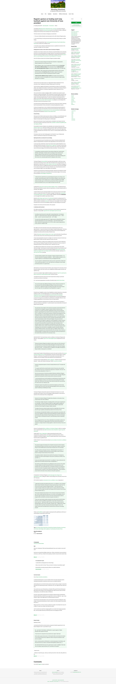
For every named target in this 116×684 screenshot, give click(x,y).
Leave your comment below (39, 543)
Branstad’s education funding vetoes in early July (46, 234)
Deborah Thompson (74, 76)
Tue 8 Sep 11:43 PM (45, 569)
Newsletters (55, 13)
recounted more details (57, 361)
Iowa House (63, 527)
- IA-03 (72, 116)
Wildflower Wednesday (63, 13)
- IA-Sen (72, 113)
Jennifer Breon (73, 67)
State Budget (41, 528)
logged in (40, 664)
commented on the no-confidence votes (50, 480)
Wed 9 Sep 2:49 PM (40, 615)
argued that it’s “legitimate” (52, 145)
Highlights (49, 13)
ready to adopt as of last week (51, 164)
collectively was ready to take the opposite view (44, 99)
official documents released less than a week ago (47, 28)
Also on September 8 (43, 433)
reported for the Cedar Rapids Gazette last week (52, 210)
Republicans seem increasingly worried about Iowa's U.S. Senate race (76, 70)
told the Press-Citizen (60, 280)
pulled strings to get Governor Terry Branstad (45, 198)
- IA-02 (72, 115)
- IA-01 (72, 114)
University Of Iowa (59, 528)
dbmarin (35, 557)
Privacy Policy (52, 681)
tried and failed (44, 161)
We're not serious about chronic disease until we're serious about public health (76, 74)
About (42, 13)
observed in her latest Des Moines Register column (48, 186)
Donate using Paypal (74, 35)
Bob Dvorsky (43, 527)
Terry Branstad (53, 528)
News (72, 103)
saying (48, 436)
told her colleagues (50, 359)
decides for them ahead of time (50, 111)
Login (76, 22)
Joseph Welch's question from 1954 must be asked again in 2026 (76, 60)
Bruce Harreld (48, 527)
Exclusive (72, 99)
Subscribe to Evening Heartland (76, 25)
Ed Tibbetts (72, 80)
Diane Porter (73, 84)
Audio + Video (71, 13)
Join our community (55, 672)
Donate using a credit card (75, 31)
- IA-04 (72, 117)
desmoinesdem (45, 25)
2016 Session (38, 527)
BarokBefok (40, 511)
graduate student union (38, 127)
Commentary (73, 98)
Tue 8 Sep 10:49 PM (40, 557)
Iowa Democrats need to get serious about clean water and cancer (76, 65)
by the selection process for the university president (50, 110)
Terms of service (56, 681)
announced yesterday (47, 30)
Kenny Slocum (73, 57)
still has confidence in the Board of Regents (50, 428)
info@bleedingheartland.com (77, 672)
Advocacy (72, 95)
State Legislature (47, 528)
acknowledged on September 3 (46, 173)
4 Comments (51, 25)
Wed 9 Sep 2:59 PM (40, 656)
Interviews (72, 100)
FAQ (45, 13)
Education (59, 527)
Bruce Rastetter (54, 527)
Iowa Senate (36, 528)
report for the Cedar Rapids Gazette (50, 338)
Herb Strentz (73, 62)
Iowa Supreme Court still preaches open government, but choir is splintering (76, 87)
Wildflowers (73, 104)
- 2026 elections (73, 110)
